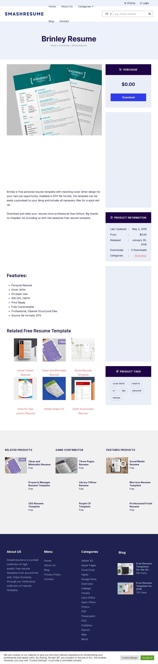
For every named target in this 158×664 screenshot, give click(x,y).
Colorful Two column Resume (25, 411)
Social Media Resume (137, 463)
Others (85, 606)
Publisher (86, 625)
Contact (49, 579)
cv (114, 390)
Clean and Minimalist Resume (54, 372)
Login (145, 3)
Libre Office (88, 597)
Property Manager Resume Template (39, 484)
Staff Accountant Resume (83, 411)
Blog (46, 569)
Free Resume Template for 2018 (144, 586)
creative (135, 383)
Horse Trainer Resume (25, 372)
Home (53, 45)
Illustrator (141, 255)
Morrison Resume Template (140, 484)
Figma (84, 574)
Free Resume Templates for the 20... (144, 566)
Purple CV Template (85, 505)
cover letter (119, 383)
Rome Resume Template (83, 372)
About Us (50, 565)
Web (84, 634)
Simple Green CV (54, 408)
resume (116, 397)
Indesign (86, 588)
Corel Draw (88, 569)
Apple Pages (88, 565)
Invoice (85, 593)
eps (124, 390)
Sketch (85, 630)
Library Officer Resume (88, 484)
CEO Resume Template (36, 505)
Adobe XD (87, 560)
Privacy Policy (52, 574)
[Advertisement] (54, 168)
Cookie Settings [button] (129, 657)
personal (136, 390)
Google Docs (88, 579)
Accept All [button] (147, 657)
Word (84, 639)
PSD (84, 620)
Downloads (64, 45)
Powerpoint (88, 616)
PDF (83, 611)
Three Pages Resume (86, 463)
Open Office (88, 602)
